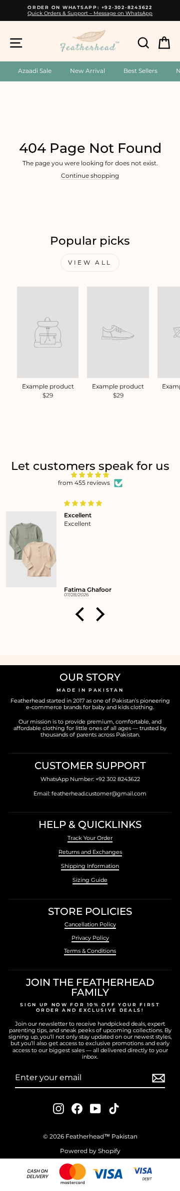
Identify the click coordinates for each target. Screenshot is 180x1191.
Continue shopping (90, 175)
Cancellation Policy (90, 924)
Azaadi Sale (35, 70)
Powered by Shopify (90, 1151)
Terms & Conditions (90, 950)
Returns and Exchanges (90, 851)
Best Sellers (141, 70)
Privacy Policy (90, 937)
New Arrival (87, 70)
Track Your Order (90, 837)
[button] (83, 614)
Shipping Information (90, 865)
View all (90, 262)
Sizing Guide (90, 879)
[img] (90, 474)
